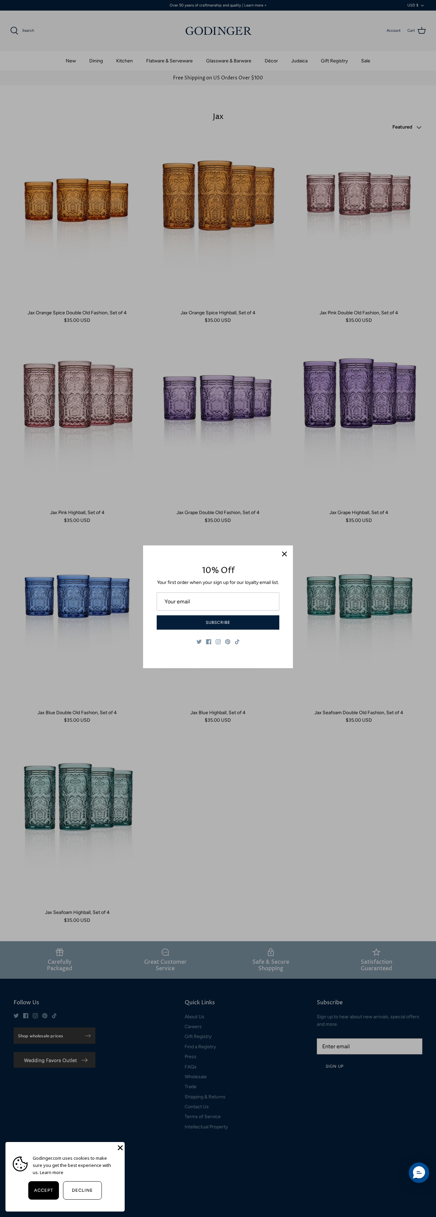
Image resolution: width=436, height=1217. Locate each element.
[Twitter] (199, 641)
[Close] (284, 553)
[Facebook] (208, 641)
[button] (419, 1172)
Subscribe (218, 622)
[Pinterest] (227, 641)
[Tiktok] (237, 641)
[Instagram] (218, 641)
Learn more (51, 1172)
